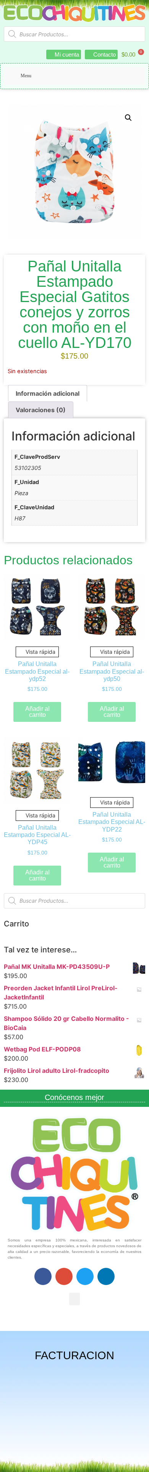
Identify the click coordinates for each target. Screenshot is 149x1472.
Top (140, 1461)
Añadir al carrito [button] (37, 711)
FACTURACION (74, 1355)
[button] (128, 118)
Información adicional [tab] (47, 393)
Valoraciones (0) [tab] (41, 410)
